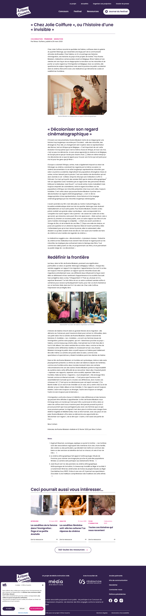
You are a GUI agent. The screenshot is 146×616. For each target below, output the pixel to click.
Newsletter (113, 585)
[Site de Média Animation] (56, 582)
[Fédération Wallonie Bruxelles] (90, 581)
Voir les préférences (36, 608)
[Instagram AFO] (121, 600)
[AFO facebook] (110, 600)
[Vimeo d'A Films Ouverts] (116, 600)
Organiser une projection (102, 4)
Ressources (93, 12)
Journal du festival (118, 12)
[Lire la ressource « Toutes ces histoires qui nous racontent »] (101, 518)
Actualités (84, 4)
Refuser (22, 608)
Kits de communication (118, 580)
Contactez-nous (115, 589)
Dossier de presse (122, 4)
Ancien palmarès (115, 576)
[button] (43, 585)
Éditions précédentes (117, 594)
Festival (78, 12)
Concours (63, 12)
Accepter (9, 608)
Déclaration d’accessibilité (120, 613)
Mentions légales (23, 613)
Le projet (73, 4)
